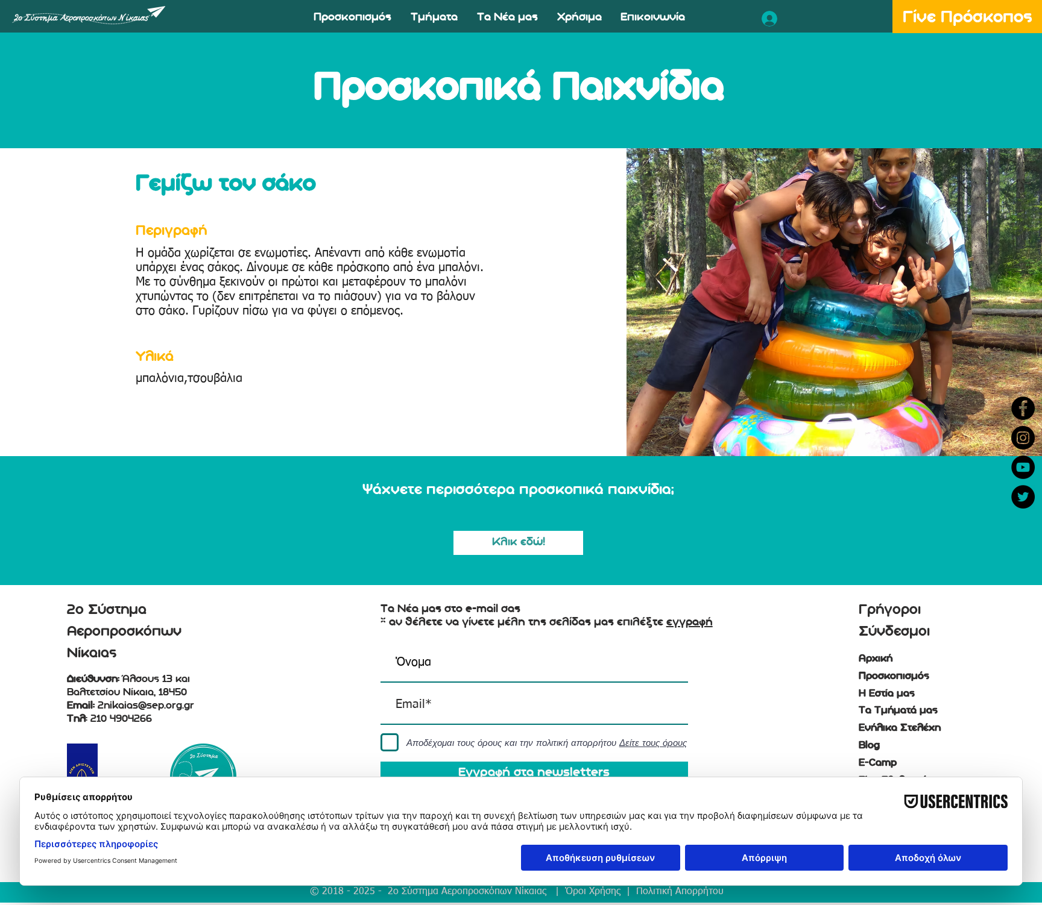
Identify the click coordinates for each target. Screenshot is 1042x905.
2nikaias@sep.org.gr (146, 705)
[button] (352, 18)
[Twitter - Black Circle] (1023, 497)
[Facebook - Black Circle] (1023, 408)
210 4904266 (121, 718)
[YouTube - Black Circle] (1023, 467)
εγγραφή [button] (689, 622)
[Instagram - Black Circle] (1023, 437)
